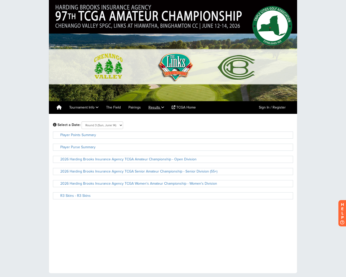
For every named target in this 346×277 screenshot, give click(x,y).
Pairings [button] (134, 107)
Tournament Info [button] (82, 107)
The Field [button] (113, 107)
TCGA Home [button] (185, 107)
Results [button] (154, 107)
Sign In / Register (272, 107)
